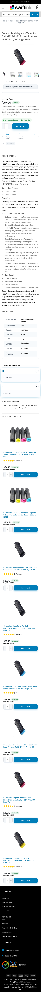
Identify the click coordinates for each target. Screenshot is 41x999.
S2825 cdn (8, 393)
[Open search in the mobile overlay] (20, 14)
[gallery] (20, 58)
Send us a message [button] (12, 950)
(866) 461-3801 (11, 956)
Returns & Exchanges (9, 936)
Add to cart (20, 126)
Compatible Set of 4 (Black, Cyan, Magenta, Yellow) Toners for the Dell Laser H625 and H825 (19, 454)
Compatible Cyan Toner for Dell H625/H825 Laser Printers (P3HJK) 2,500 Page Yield (20, 687)
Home (5, 21)
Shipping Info (6, 932)
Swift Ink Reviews (8, 906)
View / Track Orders (9, 928)
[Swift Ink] (20, 7)
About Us (5, 898)
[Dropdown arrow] (37, 371)
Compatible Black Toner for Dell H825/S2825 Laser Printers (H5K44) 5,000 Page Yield (19, 628)
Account (5, 923)
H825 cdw (8, 378)
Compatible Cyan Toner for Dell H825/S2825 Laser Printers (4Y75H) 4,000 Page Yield (20, 746)
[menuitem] (20, 2)
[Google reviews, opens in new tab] (14, 965)
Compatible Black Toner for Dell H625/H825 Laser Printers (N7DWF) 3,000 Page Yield (20, 569)
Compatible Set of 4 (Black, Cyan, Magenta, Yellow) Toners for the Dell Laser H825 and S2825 (19, 515)
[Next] (34, 58)
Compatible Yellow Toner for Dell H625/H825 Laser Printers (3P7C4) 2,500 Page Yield (18, 860)
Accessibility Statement (23, 982)
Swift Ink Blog (7, 902)
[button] (3, 7)
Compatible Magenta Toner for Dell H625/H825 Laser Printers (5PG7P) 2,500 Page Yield (19, 800)
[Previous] (7, 58)
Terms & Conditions (24, 979)
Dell (11, 21)
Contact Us (6, 911)
